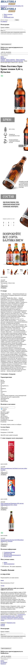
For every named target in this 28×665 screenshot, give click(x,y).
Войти (5, 562)
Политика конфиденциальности (12, 555)
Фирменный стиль (9, 17)
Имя (2, 30)
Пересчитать (4, 286)
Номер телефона (5, 27)
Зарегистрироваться (6, 44)
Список (4, 409)
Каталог (3, 625)
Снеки (5, 15)
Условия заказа (8, 556)
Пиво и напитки (8, 14)
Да (1, 585)
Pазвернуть (4, 622)
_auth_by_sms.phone (6, 52)
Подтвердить (4, 55)
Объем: (2, 281)
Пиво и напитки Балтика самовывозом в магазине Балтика (13, 60)
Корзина (3, 58)
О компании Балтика (9, 552)
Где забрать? (4, 21)
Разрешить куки (11, 622)
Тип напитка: (4, 283)
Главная (3, 59)
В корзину (3, 287)
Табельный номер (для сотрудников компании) (13, 32)
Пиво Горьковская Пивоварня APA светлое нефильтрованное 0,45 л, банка (12, 504)
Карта (4, 410)
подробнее (3, 298)
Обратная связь (8, 553)
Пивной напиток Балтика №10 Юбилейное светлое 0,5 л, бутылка (12, 540)
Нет (3, 585)
